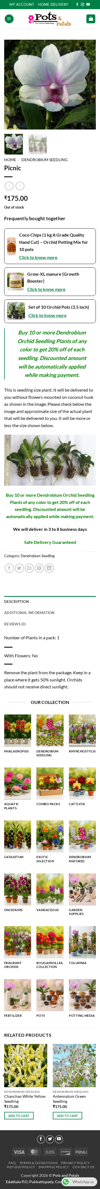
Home (10, 160)
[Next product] (9, 186)
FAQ (12, 1163)
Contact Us (83, 1167)
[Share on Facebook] (9, 568)
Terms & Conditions (38, 1163)
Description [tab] (16, 601)
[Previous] (13, 85)
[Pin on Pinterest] (39, 568)
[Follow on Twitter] (50, 1139)
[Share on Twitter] (19, 568)
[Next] (87, 85)
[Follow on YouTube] (88, 5)
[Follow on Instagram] (82, 5)
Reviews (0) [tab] (15, 624)
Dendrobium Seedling (44, 160)
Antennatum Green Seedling (69, 1099)
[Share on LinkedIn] (49, 568)
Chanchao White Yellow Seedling (25, 1099)
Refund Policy (21, 1167)
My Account (21, 4)
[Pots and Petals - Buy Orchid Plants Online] (50, 19)
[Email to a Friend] (29, 568)
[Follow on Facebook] (77, 5)
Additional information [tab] (29, 612)
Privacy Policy (75, 1163)
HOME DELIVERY (53, 4)
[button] (9, 19)
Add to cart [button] (19, 1115)
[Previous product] (20, 186)
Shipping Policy (54, 1167)
